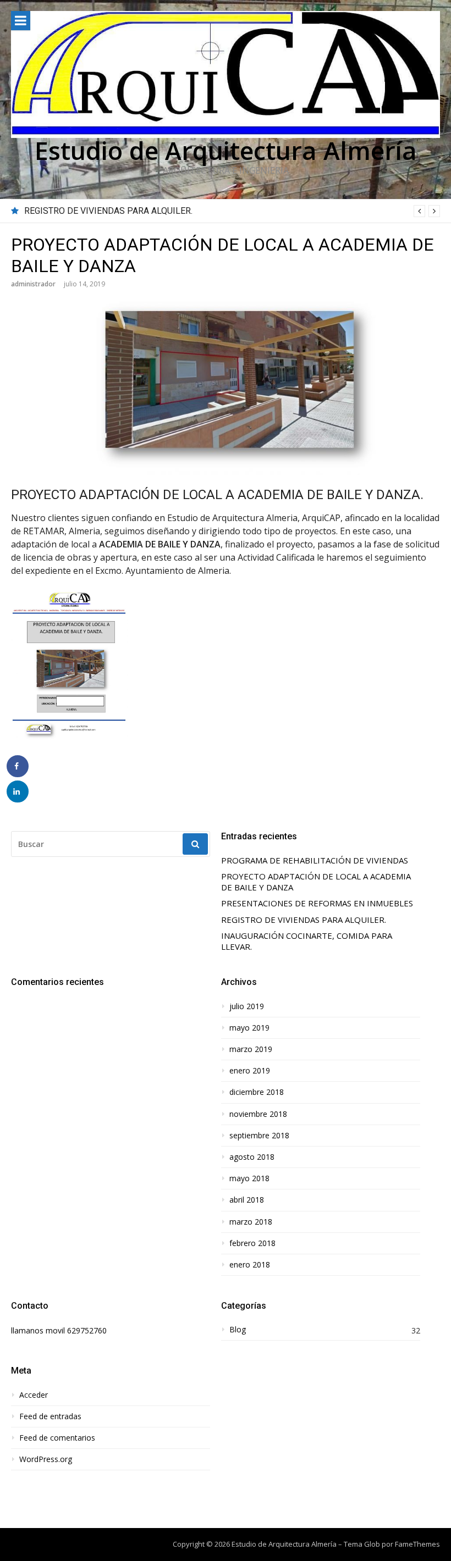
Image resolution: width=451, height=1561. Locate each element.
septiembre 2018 (259, 1136)
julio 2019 (246, 1006)
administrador (33, 284)
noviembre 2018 (258, 1114)
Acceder (33, 1395)
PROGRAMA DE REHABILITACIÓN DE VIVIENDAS (314, 860)
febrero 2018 (252, 1243)
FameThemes (417, 1544)
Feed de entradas (50, 1416)
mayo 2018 (249, 1178)
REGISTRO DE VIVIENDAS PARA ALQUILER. (108, 211)
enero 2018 (249, 1265)
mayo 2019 (249, 1028)
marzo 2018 (250, 1222)
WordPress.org (45, 1459)
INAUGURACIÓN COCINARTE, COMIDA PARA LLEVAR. (306, 941)
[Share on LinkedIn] (18, 791)
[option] (232, 211)
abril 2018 (246, 1200)
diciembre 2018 (256, 1092)
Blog (237, 1330)
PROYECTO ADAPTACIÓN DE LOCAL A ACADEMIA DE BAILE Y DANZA (316, 882)
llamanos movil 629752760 (59, 1330)
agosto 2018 (251, 1157)
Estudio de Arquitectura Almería (226, 150)
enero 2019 (249, 1071)
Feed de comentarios (57, 1438)
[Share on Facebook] (18, 766)
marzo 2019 (250, 1049)
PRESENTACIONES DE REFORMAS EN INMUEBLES (317, 903)
